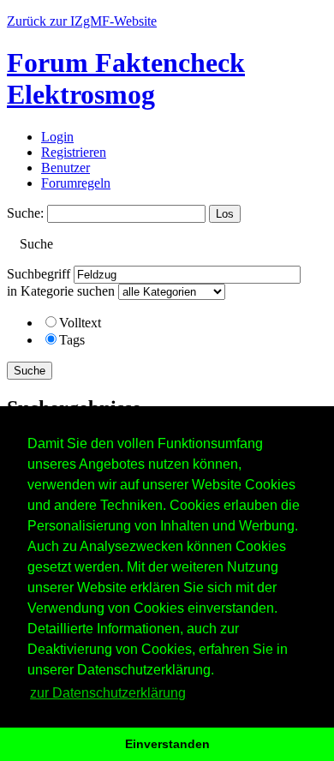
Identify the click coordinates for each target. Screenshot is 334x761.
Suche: (25, 213)
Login (57, 136)
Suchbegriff (38, 274)
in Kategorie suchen (61, 291)
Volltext (80, 322)
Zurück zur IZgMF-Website (82, 21)
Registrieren (73, 152)
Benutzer (65, 167)
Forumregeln (75, 183)
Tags (72, 340)
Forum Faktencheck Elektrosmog (126, 78)
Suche (29, 370)
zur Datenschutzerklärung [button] (108, 693)
